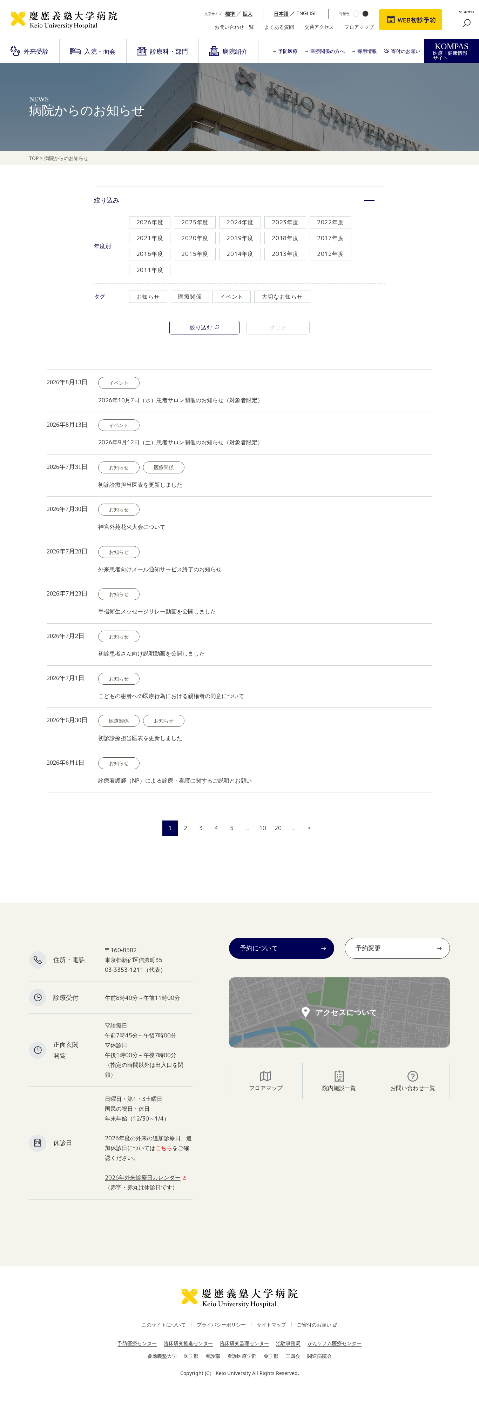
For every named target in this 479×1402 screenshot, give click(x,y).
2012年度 (330, 254)
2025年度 (194, 222)
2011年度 (149, 270)
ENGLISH (307, 13)
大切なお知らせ (282, 296)
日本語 (281, 13)
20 (278, 828)
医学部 (191, 1356)
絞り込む (201, 327)
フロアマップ (359, 27)
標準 (230, 13)
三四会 (292, 1356)
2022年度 (330, 222)
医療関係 (190, 296)
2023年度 (285, 222)
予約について (259, 948)
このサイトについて (164, 1324)
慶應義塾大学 (162, 1356)
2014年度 (240, 254)
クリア (278, 327)
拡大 (247, 13)
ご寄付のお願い (314, 1324)
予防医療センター (137, 1343)
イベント (231, 296)
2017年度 (330, 238)
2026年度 (149, 222)
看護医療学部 (242, 1356)
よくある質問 (279, 27)
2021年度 (149, 238)
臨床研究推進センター (188, 1343)
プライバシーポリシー (221, 1324)
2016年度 (149, 254)
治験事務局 (288, 1343)
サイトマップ (271, 1324)
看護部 (212, 1356)
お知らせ (148, 296)
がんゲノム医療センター (335, 1343)
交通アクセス (319, 27)
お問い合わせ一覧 (234, 27)
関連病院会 (319, 1356)
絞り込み (106, 200)
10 (262, 828)
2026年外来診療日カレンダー (143, 1177)
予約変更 (368, 948)
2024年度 (240, 222)
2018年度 (285, 238)
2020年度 (194, 238)
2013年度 (285, 254)
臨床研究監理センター (244, 1343)
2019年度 (240, 238)
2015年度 (194, 254)
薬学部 (271, 1356)
